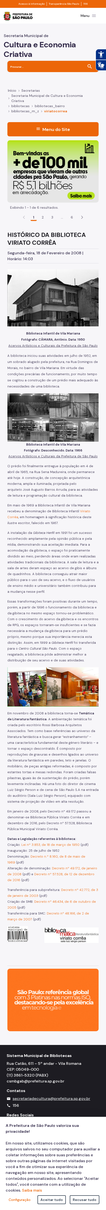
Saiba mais (32, 1190)
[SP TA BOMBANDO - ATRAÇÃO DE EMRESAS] (53, 171)
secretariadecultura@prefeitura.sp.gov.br (51, 1098)
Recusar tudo (84, 1199)
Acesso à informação (31, 4)
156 (85, 4)
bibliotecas (20, 106)
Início (12, 90)
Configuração (20, 1199)
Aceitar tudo (51, 1199)
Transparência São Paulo (64, 4)
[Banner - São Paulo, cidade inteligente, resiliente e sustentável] (53, 999)
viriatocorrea (55, 111)
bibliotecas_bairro (50, 106)
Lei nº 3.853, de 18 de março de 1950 (50, 845)
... (62, 217)
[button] (82, 217)
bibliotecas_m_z (25, 111)
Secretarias (30, 90)
